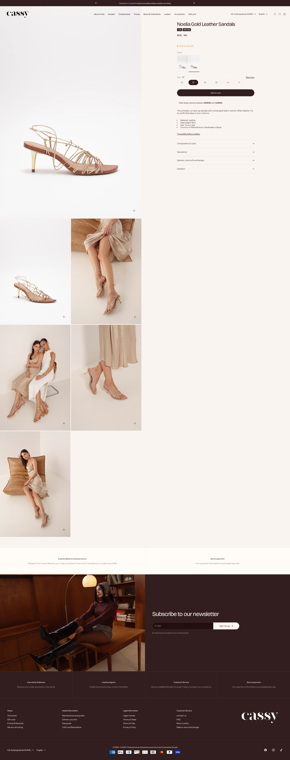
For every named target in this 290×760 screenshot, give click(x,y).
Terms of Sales (129, 719)
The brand (12, 715)
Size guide (66, 723)
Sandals (111, 14)
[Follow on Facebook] (265, 750)
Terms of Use (129, 723)
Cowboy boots (124, 14)
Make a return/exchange (188, 727)
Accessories (179, 14)
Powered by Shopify (169, 747)
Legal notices (129, 715)
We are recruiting (15, 727)
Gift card (192, 14)
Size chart (250, 77)
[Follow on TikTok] (281, 750)
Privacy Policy (129, 727)
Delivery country (69, 719)
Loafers (167, 14)
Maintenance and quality (73, 715)
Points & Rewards (15, 723)
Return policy (183, 723)
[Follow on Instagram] (273, 750)
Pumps (137, 14)
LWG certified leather (72, 727)
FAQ (178, 719)
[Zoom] (134, 211)
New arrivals (99, 14)
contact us (181, 715)
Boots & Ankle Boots (152, 14)
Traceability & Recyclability (188, 134)
